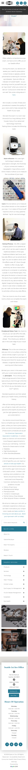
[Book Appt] (25, 3)
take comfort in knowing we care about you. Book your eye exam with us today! (14, 513)
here (13, 95)
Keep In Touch (8, 555)
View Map (13, 695)
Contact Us (13, 643)
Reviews (6, 550)
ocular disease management (12, 592)
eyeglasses (7, 597)
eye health (7, 601)
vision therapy (8, 580)
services (6, 571)
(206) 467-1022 (14, 687)
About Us (6, 534)
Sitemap (14, 761)
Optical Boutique (9, 539)
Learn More (13, 619)
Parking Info (13, 691)
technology (7, 575)
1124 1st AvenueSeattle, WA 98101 (14, 676)
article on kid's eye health (12, 464)
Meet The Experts (9, 545)
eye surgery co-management (13, 588)
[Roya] (14, 766)
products (6, 567)
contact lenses (8, 584)
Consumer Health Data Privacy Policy (14, 759)
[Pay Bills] (17, 3)
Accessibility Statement (17, 757)
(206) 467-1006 (14, 682)
